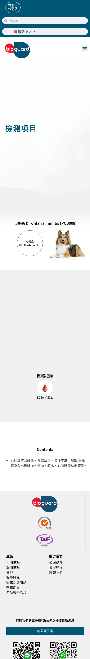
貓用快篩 (13, 567)
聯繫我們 (56, 572)
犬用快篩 (13, 562)
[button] (84, 48)
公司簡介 (56, 562)
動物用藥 (13, 587)
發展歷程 (56, 567)
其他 (9, 572)
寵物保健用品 (16, 582)
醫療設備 (13, 577)
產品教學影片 (16, 592)
